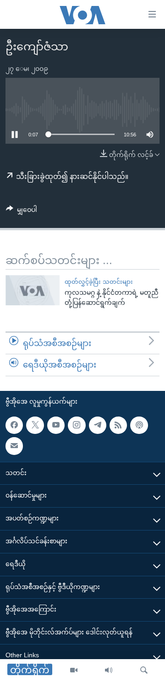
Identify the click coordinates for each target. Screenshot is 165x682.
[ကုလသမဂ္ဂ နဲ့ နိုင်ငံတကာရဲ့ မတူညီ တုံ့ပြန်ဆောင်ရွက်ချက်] (33, 290)
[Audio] (108, 670)
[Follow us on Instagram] (76, 425)
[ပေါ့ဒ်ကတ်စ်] (139, 425)
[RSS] (118, 425)
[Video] (74, 670)
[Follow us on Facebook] (14, 425)
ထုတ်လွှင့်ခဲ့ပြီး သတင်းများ (99, 281)
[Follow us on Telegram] (97, 425)
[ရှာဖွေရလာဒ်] (144, 670)
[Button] (21, 211)
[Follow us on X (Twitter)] (35, 425)
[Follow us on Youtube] (56, 425)
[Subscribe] (14, 446)
